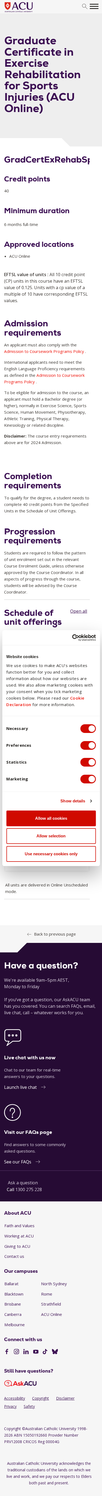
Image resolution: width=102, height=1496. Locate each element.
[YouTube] (35, 1352)
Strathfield (51, 1304)
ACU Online (51, 1314)
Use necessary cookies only (51, 853)
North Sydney (54, 1283)
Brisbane (12, 1304)
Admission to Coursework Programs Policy (44, 351)
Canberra (12, 1314)
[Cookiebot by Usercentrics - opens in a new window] (73, 637)
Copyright (40, 1398)
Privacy (10, 1406)
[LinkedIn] (26, 1352)
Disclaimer (65, 1398)
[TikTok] (45, 1352)
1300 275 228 (28, 1189)
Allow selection (51, 836)
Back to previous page (55, 934)
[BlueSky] (55, 1352)
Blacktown (13, 1294)
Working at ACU (19, 1236)
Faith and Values (19, 1225)
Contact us (14, 1256)
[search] (85, 6)
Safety (29, 1406)
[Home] (26, 12)
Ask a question (23, 1183)
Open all (78, 611)
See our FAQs (17, 1162)
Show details (72, 801)
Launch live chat (20, 1087)
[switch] (88, 745)
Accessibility (14, 1398)
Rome (46, 1294)
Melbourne (14, 1324)
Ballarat (11, 1283)
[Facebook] (6, 1352)
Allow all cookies (51, 818)
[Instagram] (16, 1352)
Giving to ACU (17, 1246)
